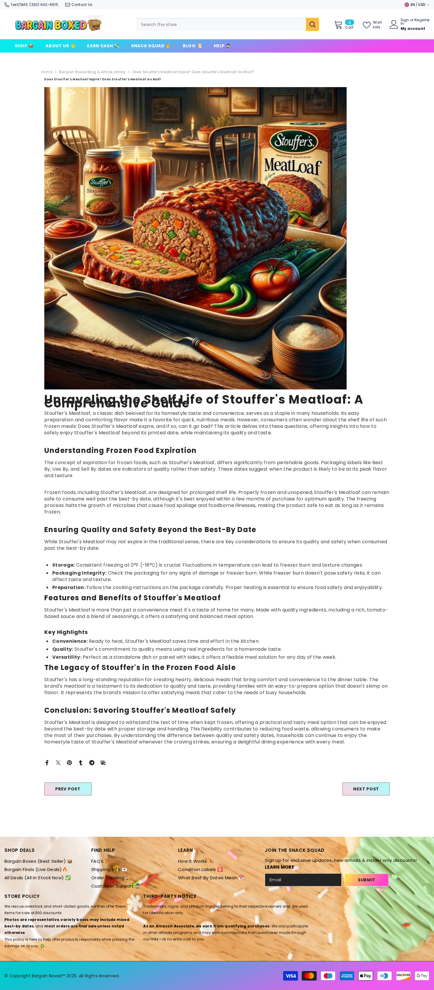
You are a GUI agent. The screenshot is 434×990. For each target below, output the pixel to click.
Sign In (405, 21)
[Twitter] (58, 762)
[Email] (103, 762)
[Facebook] (47, 762)
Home (46, 71)
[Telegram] (91, 762)
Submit (367, 880)
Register (422, 20)
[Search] (227, 24)
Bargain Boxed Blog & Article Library (92, 71)
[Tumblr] (80, 762)
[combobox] (221, 24)
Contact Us (81, 4)
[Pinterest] (69, 762)
